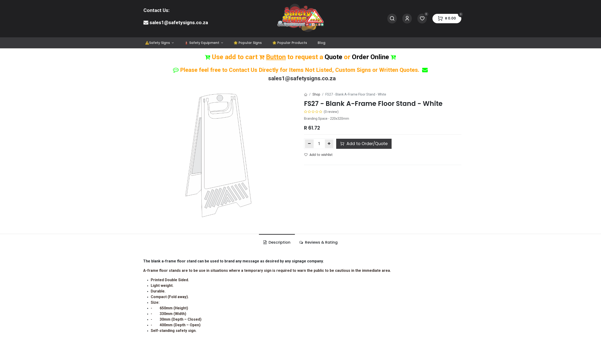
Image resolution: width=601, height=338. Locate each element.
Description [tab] (279, 242)
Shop (316, 94)
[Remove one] (309, 143)
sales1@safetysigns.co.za (179, 22)
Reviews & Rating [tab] (321, 242)
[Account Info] (407, 19)
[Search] (392, 19)
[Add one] (329, 143)
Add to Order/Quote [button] (366, 143)
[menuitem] (159, 42)
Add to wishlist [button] (321, 154)
